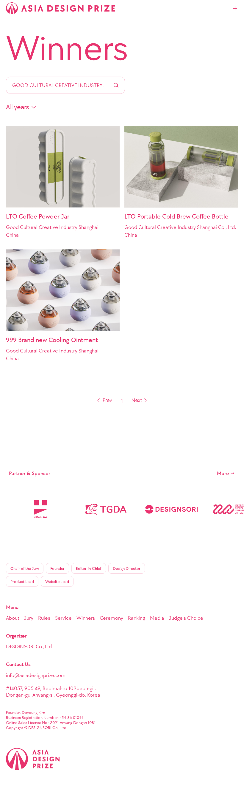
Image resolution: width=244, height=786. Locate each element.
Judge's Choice (186, 618)
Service (63, 618)
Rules (44, 618)
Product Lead (22, 581)
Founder (57, 568)
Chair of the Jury (24, 568)
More (223, 473)
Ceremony (111, 618)
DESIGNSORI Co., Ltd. (29, 646)
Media (157, 618)
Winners (67, 48)
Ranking (136, 618)
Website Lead (57, 581)
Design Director (126, 568)
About (12, 618)
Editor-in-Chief (88, 568)
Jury (28, 618)
